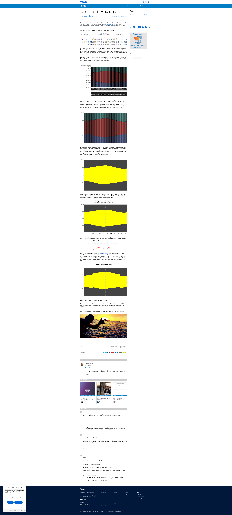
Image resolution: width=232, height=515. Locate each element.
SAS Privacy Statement (20, 493)
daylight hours (110, 24)
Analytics (116, 16)
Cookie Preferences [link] (83, 511)
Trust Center (102, 511)
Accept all (10, 502)
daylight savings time (115, 346)
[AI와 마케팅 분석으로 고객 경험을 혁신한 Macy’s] (104, 388)
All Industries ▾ (135, 5)
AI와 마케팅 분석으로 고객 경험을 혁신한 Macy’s (103, 399)
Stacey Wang (86, 401)
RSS (89, 504)
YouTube (87, 504)
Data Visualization (123, 16)
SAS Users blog (147, 14)
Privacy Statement (89, 511)
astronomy (123, 346)
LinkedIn (85, 504)
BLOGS (90, 2)
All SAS (132, 2)
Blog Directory (142, 5)
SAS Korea (102, 401)
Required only (18, 502)
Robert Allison (85, 16)
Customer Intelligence (104, 395)
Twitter (83, 504)
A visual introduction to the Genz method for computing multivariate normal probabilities (118, 400)
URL (87, 30)
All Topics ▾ (128, 5)
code (92, 48)
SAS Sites (149, 2)
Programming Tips (120, 395)
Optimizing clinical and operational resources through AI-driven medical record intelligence (87, 400)
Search (140, 2)
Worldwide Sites (143, 2)
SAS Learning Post (93, 16)
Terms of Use (96, 511)
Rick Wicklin (118, 401)
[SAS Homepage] (84, 2)
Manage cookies (15, 505)
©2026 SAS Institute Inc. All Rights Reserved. (114, 511)
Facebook (81, 504)
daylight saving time (105, 253)
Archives (131, 58)
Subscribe (149, 5)
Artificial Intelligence (88, 395)
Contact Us (146, 2)
